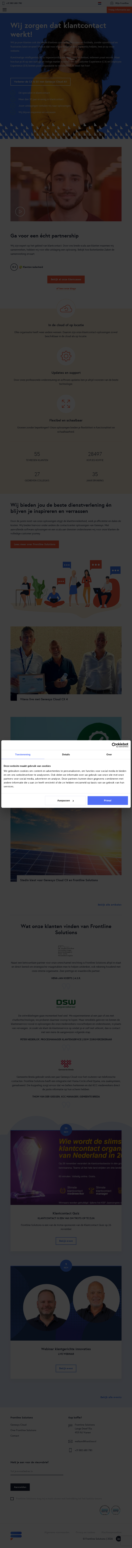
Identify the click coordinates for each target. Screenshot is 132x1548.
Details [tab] (66, 754)
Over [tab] (109, 754)
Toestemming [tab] (22, 754)
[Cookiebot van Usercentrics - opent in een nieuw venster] (114, 745)
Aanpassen (63, 800)
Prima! (107, 800)
